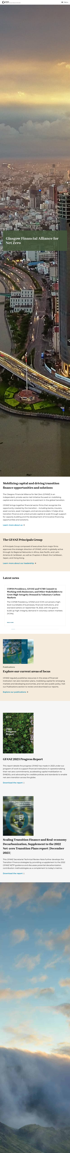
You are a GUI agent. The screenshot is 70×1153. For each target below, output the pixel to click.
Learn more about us (13, 525)
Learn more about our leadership (18, 563)
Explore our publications (14, 692)
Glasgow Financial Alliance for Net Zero (11, 2)
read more (10, 622)
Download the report (13, 783)
